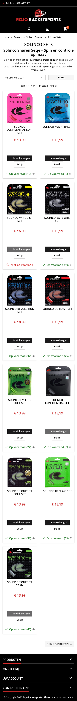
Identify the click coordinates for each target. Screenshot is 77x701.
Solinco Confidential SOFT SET (20, 130)
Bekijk (21, 164)
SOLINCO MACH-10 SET (57, 126)
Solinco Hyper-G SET (57, 491)
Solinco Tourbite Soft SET (20, 493)
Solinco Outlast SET (57, 309)
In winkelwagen (21, 158)
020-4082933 (23, 3)
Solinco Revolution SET (19, 310)
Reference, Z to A (25, 77)
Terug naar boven (60, 644)
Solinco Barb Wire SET (57, 219)
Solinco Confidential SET (57, 401)
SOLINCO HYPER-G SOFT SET (19, 401)
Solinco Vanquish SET (20, 219)
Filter (61, 77)
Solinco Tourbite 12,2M (20, 584)
